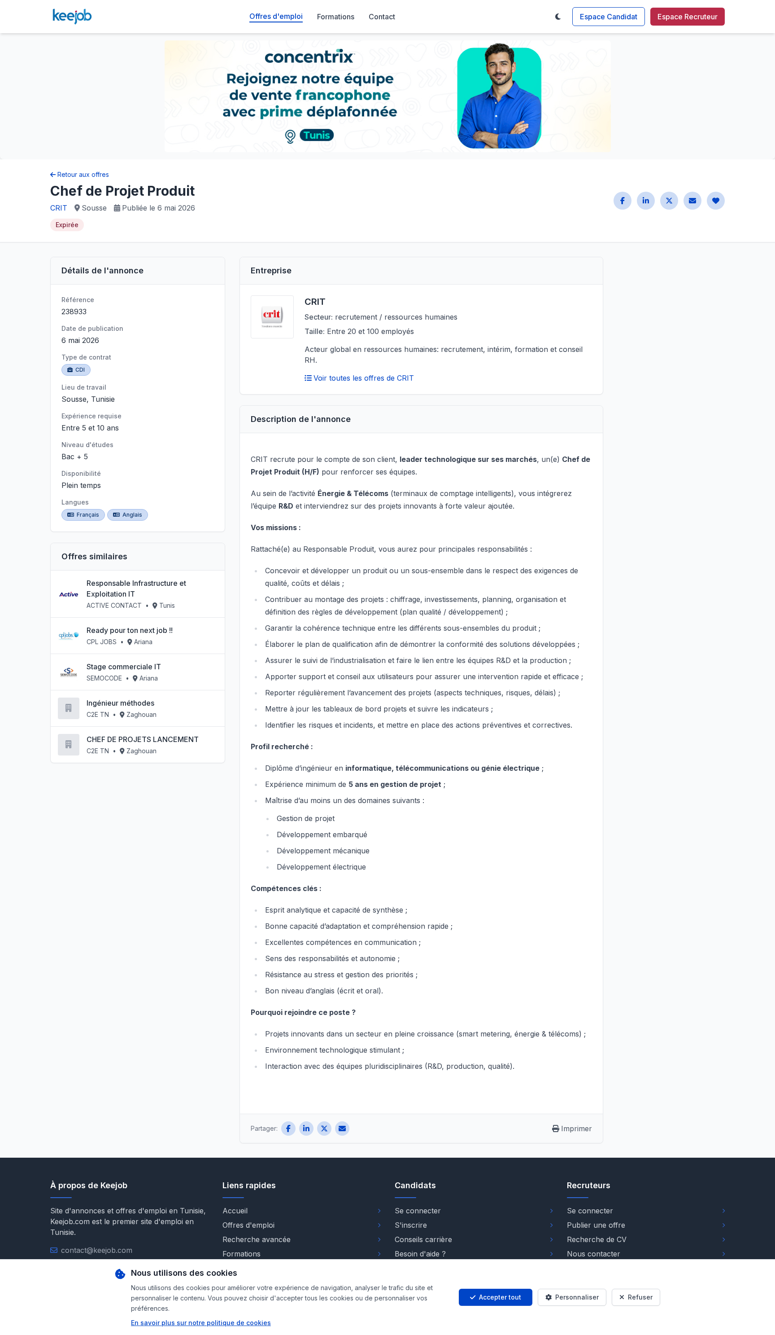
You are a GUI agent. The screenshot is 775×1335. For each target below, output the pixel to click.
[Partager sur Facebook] (622, 201)
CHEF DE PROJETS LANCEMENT (143, 739)
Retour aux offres (83, 174)
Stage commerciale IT (124, 666)
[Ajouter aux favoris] (716, 201)
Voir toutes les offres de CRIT (363, 377)
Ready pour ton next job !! (130, 630)
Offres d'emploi (276, 16)
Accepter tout (500, 1297)
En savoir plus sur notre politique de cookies (201, 1322)
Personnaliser (577, 1297)
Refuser (640, 1297)
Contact (382, 16)
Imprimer (576, 1128)
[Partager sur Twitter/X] (669, 201)
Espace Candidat (608, 16)
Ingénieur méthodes (120, 702)
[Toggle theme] (558, 16)
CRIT (58, 207)
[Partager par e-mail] (692, 201)
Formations (335, 16)
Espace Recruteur (687, 16)
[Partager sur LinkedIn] (646, 201)
